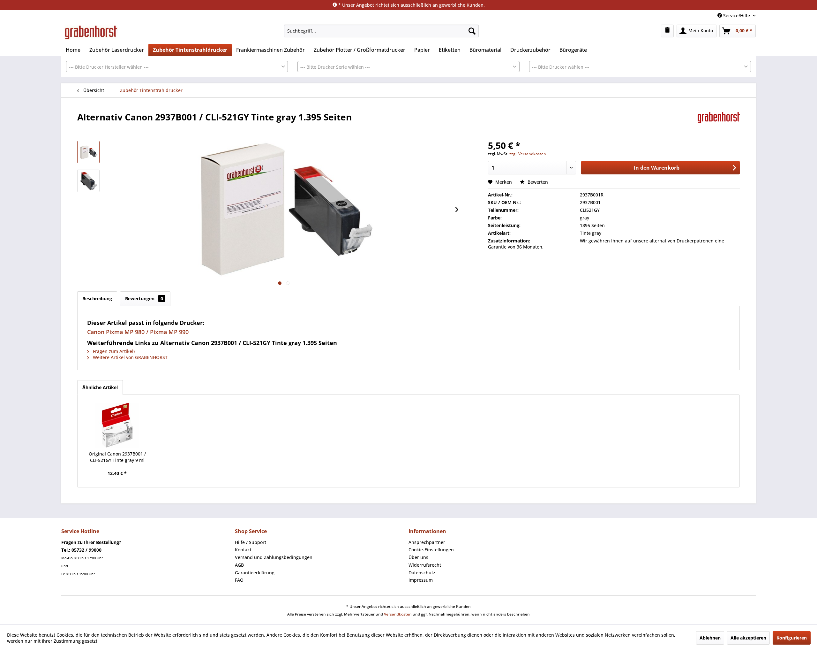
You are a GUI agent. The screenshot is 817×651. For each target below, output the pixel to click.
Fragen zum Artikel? (113, 351)
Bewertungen (144, 298)
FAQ (239, 580)
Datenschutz (421, 573)
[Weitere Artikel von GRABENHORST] (719, 123)
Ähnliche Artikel (100, 387)
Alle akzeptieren (748, 638)
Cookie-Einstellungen (431, 550)
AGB (239, 565)
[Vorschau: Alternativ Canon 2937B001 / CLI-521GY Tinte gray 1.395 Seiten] (88, 152)
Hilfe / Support (250, 542)
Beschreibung (97, 298)
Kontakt (243, 550)
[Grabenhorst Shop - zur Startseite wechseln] (91, 33)
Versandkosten (398, 614)
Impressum (420, 580)
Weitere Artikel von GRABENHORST (130, 357)
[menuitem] (381, 31)
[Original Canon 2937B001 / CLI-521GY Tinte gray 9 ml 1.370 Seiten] (117, 425)
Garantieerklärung (254, 573)
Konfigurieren (791, 638)
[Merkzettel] (667, 31)
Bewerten (537, 182)
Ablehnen (710, 638)
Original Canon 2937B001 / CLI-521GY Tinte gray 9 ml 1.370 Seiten (117, 457)
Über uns (418, 557)
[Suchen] (472, 31)
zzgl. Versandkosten (527, 154)
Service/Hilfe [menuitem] (736, 15)
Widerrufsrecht (424, 565)
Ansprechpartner (426, 542)
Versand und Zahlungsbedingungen (273, 557)
